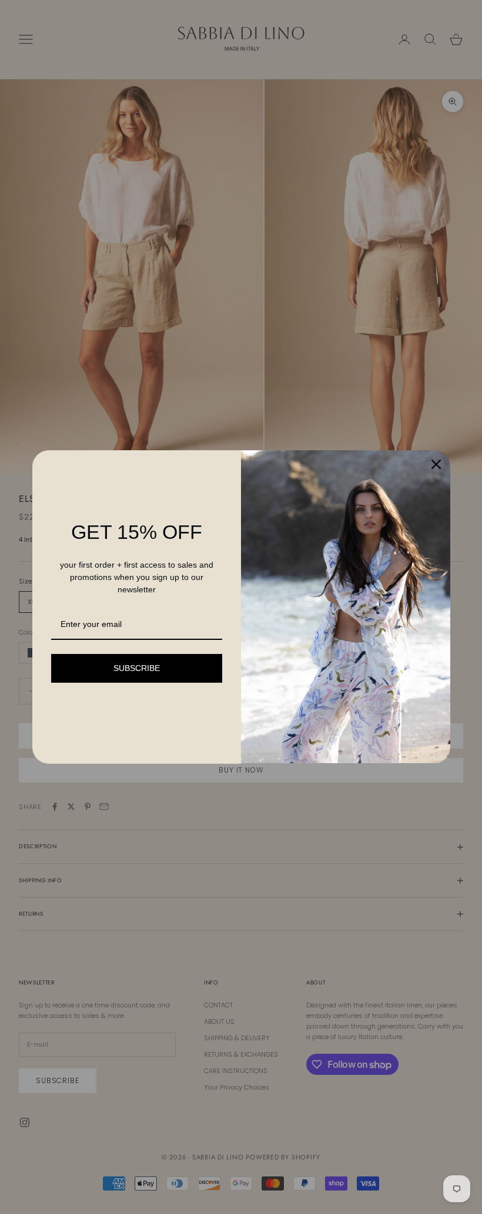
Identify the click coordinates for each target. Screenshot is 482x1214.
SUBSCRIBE (136, 668)
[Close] (436, 464)
